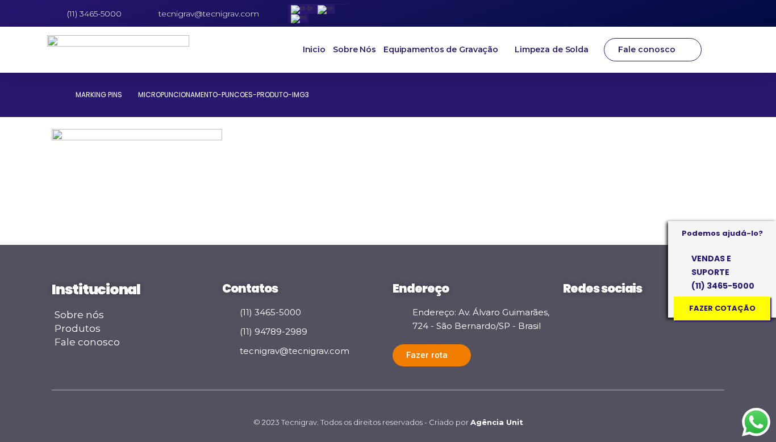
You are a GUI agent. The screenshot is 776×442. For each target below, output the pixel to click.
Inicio (314, 49)
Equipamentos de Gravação (440, 49)
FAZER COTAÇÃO (722, 308)
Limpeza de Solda (552, 49)
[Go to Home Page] (56, 95)
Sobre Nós (354, 49)
